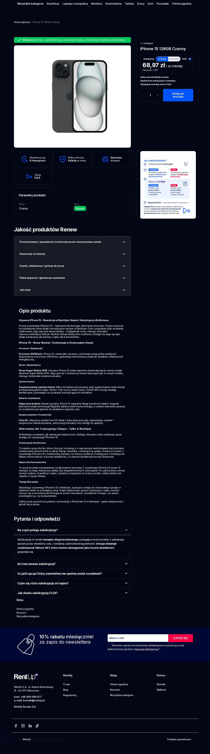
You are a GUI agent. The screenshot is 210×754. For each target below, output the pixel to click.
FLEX (184, 59)
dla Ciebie (174, 59)
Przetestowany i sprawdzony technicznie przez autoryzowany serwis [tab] (60, 241)
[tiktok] (37, 726)
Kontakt (161, 684)
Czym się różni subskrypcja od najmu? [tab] (43, 583)
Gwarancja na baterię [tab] (32, 253)
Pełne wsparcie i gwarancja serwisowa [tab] (42, 277)
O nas (66, 684)
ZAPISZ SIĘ (180, 638)
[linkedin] (30, 726)
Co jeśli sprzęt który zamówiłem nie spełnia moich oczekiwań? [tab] (59, 573)
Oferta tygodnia (25, 608)
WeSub (27, 739)
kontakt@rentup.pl (34, 700)
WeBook (161, 689)
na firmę (162, 59)
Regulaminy (70, 695)
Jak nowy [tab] (25, 289)
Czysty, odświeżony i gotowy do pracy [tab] (42, 265)
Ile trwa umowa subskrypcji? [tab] (36, 564)
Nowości (21, 612)
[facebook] (16, 726)
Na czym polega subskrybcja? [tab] (37, 530)
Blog (65, 689)
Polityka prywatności (179, 739)
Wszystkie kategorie (27, 616)
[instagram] (23, 726)
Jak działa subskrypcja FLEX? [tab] (37, 593)
